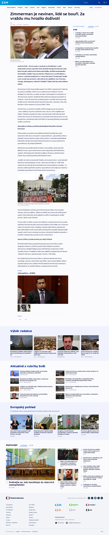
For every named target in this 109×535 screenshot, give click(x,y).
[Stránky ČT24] (58, 505)
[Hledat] (99, 2)
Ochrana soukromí (25, 531)
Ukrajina (20, 7)
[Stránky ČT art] (72, 510)
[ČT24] (5, 3)
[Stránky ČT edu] (89, 510)
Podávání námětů (34, 520)
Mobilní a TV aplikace (11, 522)
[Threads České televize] (101, 498)
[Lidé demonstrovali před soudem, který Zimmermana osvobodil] (43, 188)
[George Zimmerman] (39, 42)
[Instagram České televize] (89, 498)
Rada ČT (31, 515)
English (18, 531)
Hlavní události (11, 7)
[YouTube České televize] (95, 498)
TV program (9, 504)
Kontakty (31, 525)
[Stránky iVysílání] (90, 505)
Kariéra (31, 517)
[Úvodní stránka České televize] (15, 498)
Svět (38, 7)
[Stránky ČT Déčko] (58, 510)
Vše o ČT (8, 525)
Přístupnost (35, 531)
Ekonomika (51, 7)
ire (11, 23)
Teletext (8, 512)
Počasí (59, 7)
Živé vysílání (9, 507)
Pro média (32, 504)
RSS (102, 531)
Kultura (70, 7)
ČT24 (26, 319)
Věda (64, 7)
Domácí (32, 7)
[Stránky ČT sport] (73, 505)
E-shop (8, 520)
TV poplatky (9, 510)
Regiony (44, 7)
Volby (26, 7)
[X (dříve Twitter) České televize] (98, 498)
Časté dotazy (32, 522)
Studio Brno (32, 510)
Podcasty (77, 7)
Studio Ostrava (33, 512)
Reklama (31, 507)
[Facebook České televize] (92, 498)
